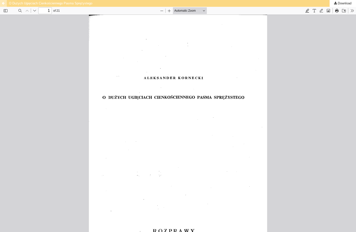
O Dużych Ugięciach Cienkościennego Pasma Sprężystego (50, 3)
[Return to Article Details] (3, 3)
